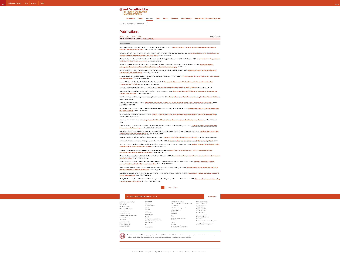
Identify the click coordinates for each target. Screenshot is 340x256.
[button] (337, 3)
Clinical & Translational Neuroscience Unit (181, 203)
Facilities (147, 209)
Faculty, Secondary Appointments (153, 221)
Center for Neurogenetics (177, 201)
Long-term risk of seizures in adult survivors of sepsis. (180, 137)
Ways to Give (148, 213)
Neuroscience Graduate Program (179, 226)
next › (170, 187)
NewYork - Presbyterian (185, 245)
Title (127, 36)
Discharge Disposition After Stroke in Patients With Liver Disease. (177, 87)
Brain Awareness (200, 207)
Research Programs (150, 205)
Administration (149, 214)
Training (147, 207)
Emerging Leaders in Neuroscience (205, 223)
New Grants (174, 212)
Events (165, 18)
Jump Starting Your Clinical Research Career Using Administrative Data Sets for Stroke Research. (174, 120)
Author (122, 36)
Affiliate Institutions (175, 210)
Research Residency (201, 205)
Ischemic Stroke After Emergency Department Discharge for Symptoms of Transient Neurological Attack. (184, 114)
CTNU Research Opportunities (179, 208)
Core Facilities (186, 18)
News (158, 18)
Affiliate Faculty (149, 222)
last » (176, 187)
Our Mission (148, 204)
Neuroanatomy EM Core (202, 215)
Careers (175, 252)
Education (174, 18)
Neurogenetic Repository (202, 217)
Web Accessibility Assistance (199, 252)
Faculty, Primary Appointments (153, 219)
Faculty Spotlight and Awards (178, 218)
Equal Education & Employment (163, 252)
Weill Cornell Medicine (14, 3)
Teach (42, 3)
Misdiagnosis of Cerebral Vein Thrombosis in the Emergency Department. (190, 141)
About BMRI (131, 18)
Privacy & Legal (149, 252)
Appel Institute (149, 227)
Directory (187, 252)
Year (139, 36)
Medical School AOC (201, 209)
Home (121, 18)
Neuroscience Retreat (201, 201)
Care (26, 3)
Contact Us (212, 197)
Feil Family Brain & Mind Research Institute (142, 196)
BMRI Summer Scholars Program (204, 225)
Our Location (122, 196)
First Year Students (201, 210)
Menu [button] (3, 4)
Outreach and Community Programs (207, 18)
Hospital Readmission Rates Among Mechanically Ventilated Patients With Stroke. (194, 97)
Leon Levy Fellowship (201, 203)
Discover (34, 3)
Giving (181, 252)
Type (133, 36)
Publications (174, 213)
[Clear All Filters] (148, 39)
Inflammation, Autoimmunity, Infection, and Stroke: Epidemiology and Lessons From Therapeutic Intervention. (179, 102)
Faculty (140, 18)
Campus (147, 211)
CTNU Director (175, 205)
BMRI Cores (199, 218)
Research (149, 18)
